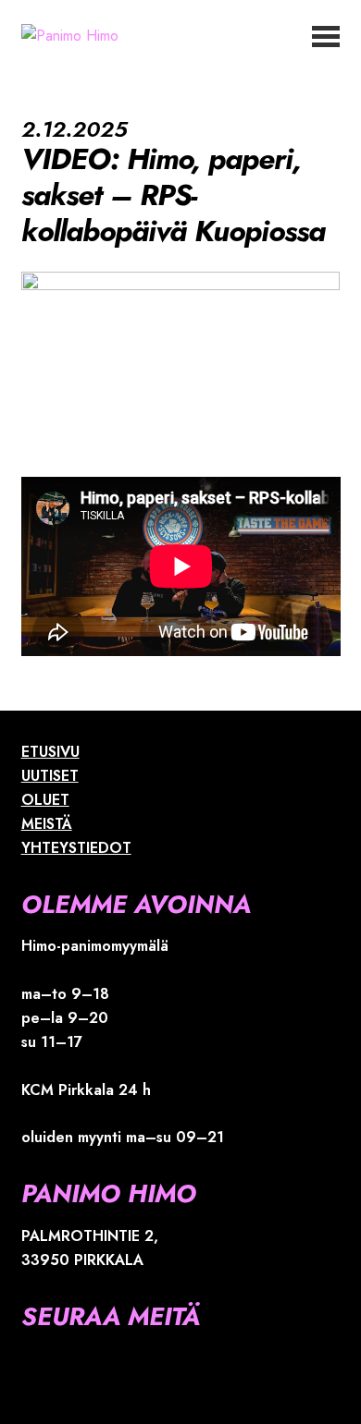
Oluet (45, 799)
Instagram (330, 72)
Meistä (46, 823)
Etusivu (50, 751)
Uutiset (50, 775)
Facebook (305, 72)
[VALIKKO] (326, 34)
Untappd (280, 72)
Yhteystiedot (76, 847)
